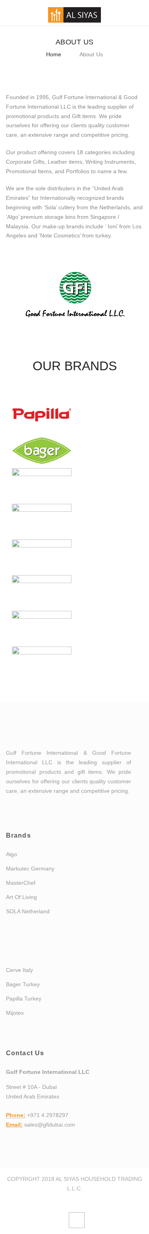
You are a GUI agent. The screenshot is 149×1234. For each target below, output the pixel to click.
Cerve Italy (19, 970)
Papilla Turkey (23, 998)
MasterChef (20, 883)
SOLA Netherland (28, 911)
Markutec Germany (30, 868)
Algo (11, 854)
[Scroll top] (77, 1220)
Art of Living (21, 897)
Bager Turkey (23, 984)
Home (54, 54)
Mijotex (15, 1013)
